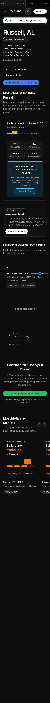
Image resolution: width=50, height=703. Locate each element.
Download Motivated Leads (26, 394)
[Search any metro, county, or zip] (28, 11)
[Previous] (39, 424)
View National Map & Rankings (22, 83)
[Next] (45, 424)
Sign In (39, 11)
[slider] (40, 273)
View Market (11, 492)
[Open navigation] (5, 11)
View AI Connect (15, 231)
